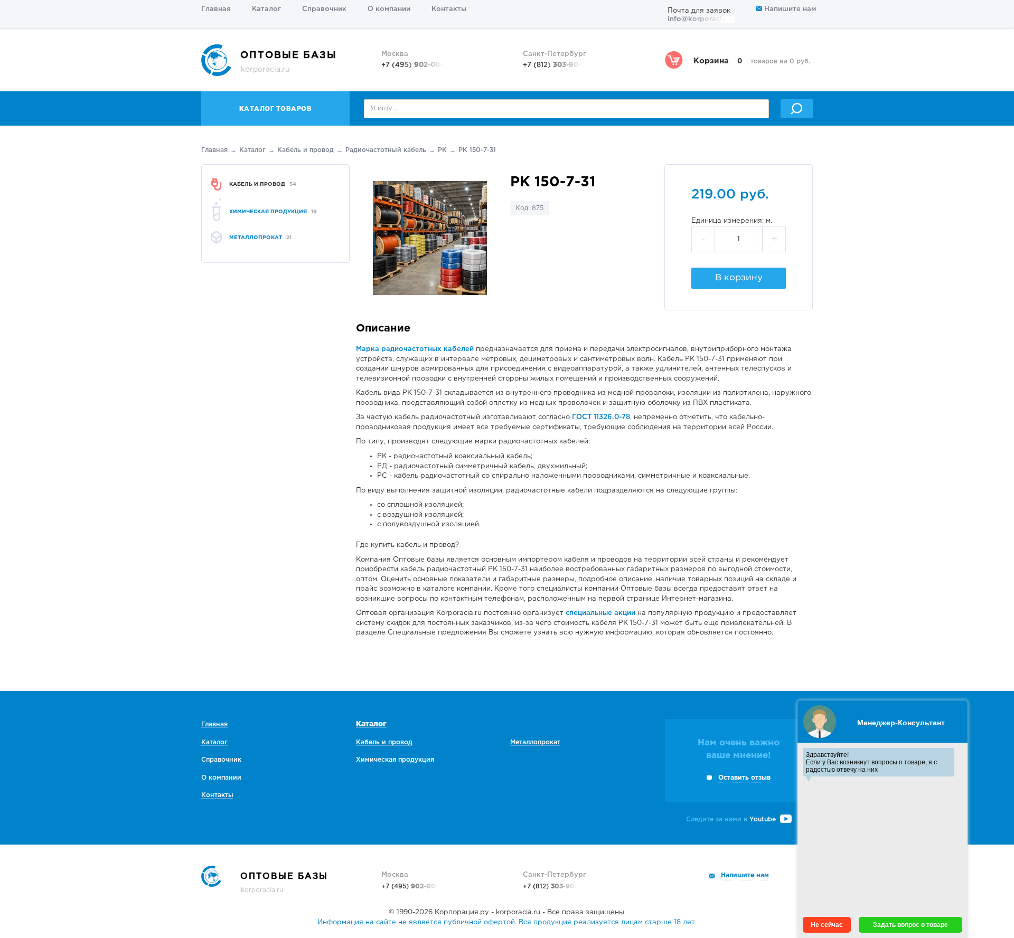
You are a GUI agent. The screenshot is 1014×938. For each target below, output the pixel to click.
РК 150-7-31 (477, 150)
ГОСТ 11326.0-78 (601, 417)
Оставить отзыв (744, 778)
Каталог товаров (275, 109)
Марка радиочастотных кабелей (415, 349)
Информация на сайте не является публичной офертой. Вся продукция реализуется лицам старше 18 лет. (507, 922)
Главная (216, 9)
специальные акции (600, 613)
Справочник (324, 9)
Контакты (448, 9)
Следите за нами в (731, 819)
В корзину (739, 278)
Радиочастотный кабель (385, 150)
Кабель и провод (305, 150)
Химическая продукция (395, 760)
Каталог (266, 9)
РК (442, 150)
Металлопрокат (535, 742)
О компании (389, 9)
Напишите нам (789, 9)
